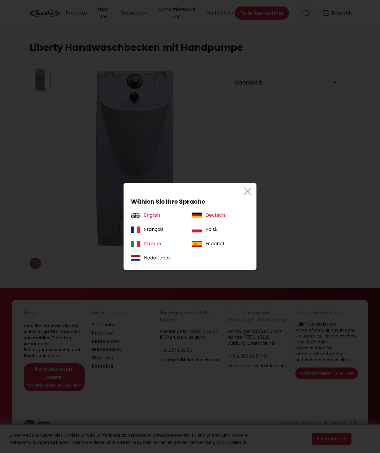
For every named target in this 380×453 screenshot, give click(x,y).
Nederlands (157, 257)
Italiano (152, 243)
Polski (211, 229)
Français (154, 229)
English (152, 215)
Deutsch (215, 215)
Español (214, 243)
